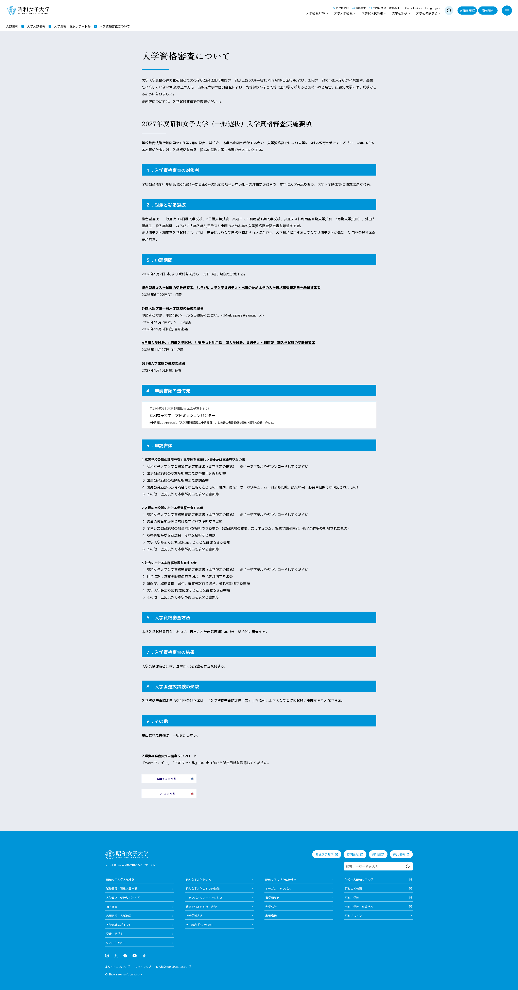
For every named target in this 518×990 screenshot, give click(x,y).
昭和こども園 (353, 888)
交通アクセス (324, 854)
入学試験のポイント (119, 925)
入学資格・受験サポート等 (72, 26)
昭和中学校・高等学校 (359, 907)
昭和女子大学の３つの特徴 (203, 888)
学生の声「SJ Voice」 (200, 925)
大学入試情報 (343, 13)
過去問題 (111, 907)
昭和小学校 (352, 898)
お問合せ (378, 8)
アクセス (340, 8)
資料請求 (360, 8)
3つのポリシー (115, 943)
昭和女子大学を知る (198, 880)
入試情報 (12, 26)
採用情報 (399, 854)
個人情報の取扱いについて (171, 967)
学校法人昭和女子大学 (359, 880)
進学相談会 (272, 898)
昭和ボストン (353, 916)
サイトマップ (143, 967)
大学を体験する (426, 13)
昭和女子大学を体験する (280, 880)
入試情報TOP (315, 13)
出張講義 (271, 916)
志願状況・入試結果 (119, 916)
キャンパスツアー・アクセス (204, 898)
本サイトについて (115, 967)
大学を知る (399, 13)
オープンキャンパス (278, 888)
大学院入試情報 (372, 13)
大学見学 (271, 907)
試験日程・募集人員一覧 (121, 888)
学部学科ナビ (194, 916)
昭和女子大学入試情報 (120, 880)
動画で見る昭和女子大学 (201, 907)
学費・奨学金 (114, 934)
